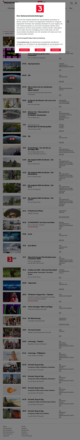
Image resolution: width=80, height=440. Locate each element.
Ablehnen (40, 50)
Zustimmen (24, 50)
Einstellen (55, 50)
